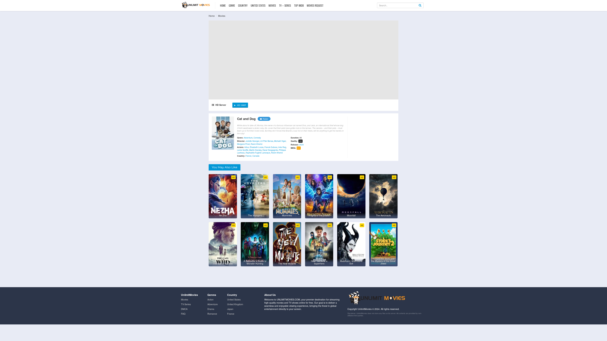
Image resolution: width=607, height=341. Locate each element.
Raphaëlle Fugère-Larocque (258, 152)
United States (258, 5)
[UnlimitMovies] (196, 5)
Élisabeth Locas (257, 147)
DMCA (184, 309)
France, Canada (252, 155)
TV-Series (186, 304)
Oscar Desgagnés (270, 150)
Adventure (248, 137)
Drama (210, 309)
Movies (272, 5)
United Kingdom (235, 304)
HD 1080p (241, 105)
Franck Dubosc (270, 147)
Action (210, 299)
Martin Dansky (255, 150)
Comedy (257, 137)
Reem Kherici (256, 144)
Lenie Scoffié (242, 150)
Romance (212, 313)
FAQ (183, 313)
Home (223, 5)
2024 (301, 144)
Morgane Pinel (243, 144)
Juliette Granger (252, 141)
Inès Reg (282, 147)
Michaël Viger (280, 141)
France (230, 313)
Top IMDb (299, 5)
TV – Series (285, 5)
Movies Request (315, 5)
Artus (246, 147)
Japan (230, 309)
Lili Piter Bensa (266, 141)
